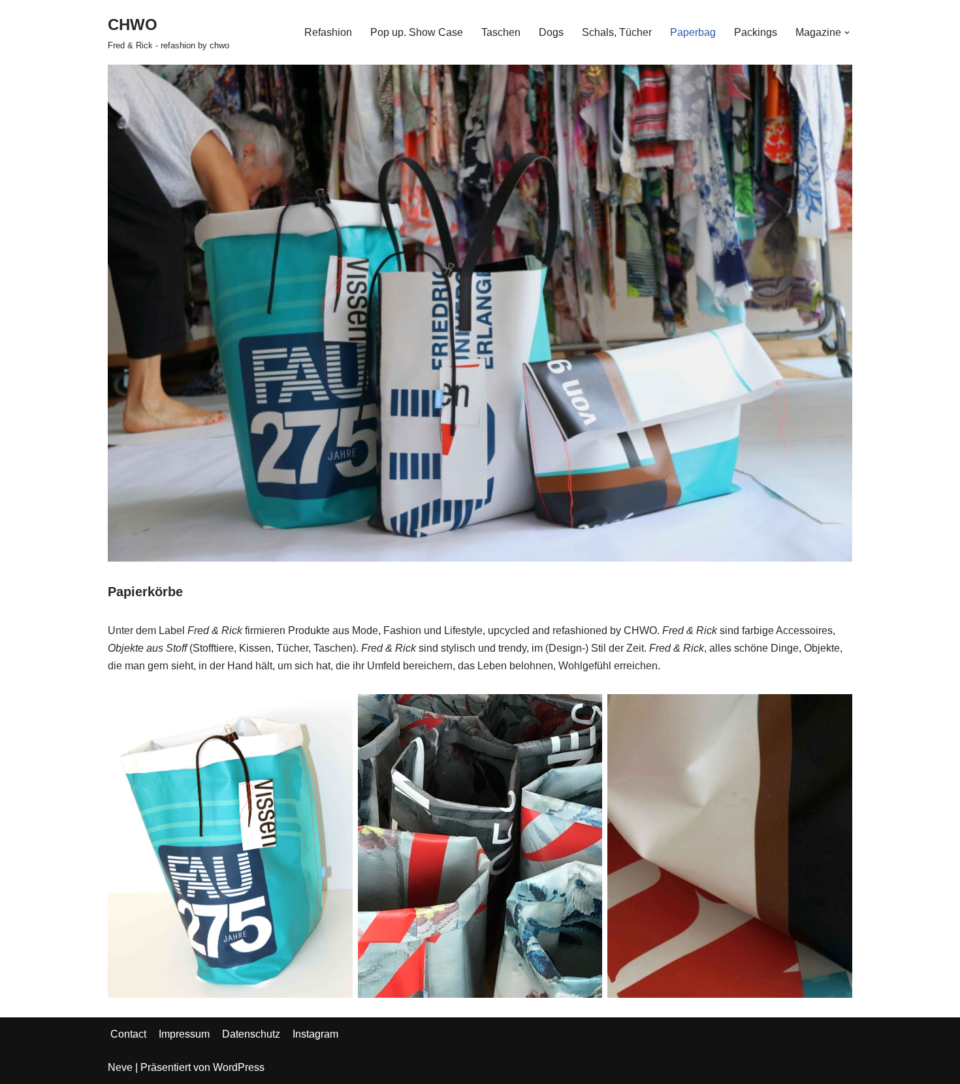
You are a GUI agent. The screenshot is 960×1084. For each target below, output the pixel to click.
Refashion (328, 32)
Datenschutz (251, 1034)
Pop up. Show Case (416, 32)
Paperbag (693, 32)
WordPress (238, 1067)
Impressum (184, 1034)
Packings (755, 32)
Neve (120, 1067)
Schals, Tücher (617, 32)
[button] (847, 32)
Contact (128, 1034)
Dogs (551, 32)
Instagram (315, 1034)
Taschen (500, 32)
